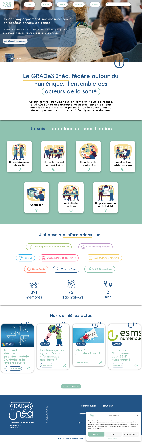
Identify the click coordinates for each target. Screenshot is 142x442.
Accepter (96, 434)
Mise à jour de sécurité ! (52, 353)
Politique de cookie (112, 438)
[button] (138, 416)
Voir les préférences (131, 434)
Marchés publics (88, 406)
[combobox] (118, 4)
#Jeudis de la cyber (11, 365)
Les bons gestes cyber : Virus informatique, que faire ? (16, 355)
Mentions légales (84, 423)
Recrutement (107, 406)
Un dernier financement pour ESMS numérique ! (85, 355)
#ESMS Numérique (82, 365)
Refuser (113, 434)
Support (82, 413)
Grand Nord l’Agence (77, 439)
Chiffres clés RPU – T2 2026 (122, 352)
